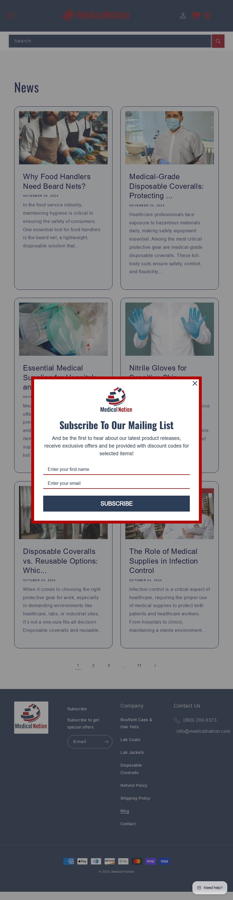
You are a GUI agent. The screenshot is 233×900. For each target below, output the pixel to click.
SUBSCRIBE (117, 503)
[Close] (195, 383)
